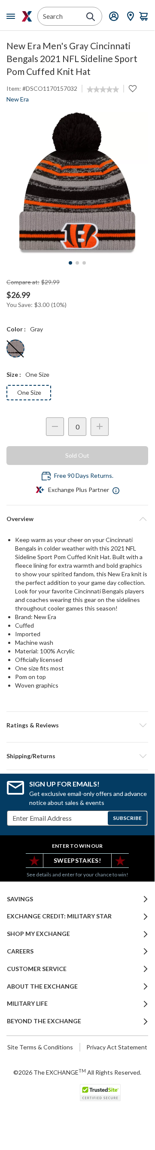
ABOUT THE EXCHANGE (42, 986)
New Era (17, 99)
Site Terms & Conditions (40, 1047)
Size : (13, 374)
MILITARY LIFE (27, 1003)
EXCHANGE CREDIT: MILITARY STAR (59, 916)
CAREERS (20, 951)
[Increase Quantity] (100, 426)
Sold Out (77, 455)
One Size (29, 392)
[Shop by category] (12, 16)
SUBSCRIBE (127, 818)
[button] (77, 725)
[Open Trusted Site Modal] (100, 1092)
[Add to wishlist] (132, 88)
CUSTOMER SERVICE (37, 968)
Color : (16, 329)
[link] (103, 89)
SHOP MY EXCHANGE (38, 933)
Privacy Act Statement (116, 1047)
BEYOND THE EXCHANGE (44, 1021)
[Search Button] (90, 16)
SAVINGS (20, 899)
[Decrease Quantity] (55, 426)
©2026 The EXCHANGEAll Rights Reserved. (77, 1072)
